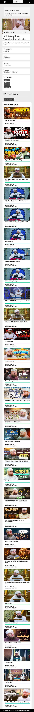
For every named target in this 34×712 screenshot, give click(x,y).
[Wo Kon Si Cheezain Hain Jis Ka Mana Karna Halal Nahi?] (17, 172)
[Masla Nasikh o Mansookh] (17, 473)
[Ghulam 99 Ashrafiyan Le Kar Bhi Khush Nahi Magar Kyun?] (17, 554)
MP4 (6, 80)
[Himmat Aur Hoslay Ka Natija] (17, 254)
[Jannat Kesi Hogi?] (17, 354)
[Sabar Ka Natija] (17, 234)
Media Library (15, 10)
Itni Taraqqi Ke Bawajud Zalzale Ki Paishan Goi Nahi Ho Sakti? (16, 14)
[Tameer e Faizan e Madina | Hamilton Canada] (17, 454)
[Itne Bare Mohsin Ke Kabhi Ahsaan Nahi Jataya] (17, 694)
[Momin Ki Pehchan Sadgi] (17, 534)
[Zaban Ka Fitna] (17, 334)
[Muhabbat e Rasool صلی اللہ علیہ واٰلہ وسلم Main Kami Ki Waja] (17, 575)
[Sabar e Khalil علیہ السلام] (17, 274)
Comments (8, 99)
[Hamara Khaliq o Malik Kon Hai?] (17, 414)
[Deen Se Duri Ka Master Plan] (17, 434)
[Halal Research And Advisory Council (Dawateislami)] (17, 513)
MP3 (6, 82)
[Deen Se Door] (17, 596)
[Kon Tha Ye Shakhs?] (17, 113)
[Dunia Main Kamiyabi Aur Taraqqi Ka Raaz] (17, 493)
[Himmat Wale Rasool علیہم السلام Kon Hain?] (17, 214)
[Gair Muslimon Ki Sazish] (17, 616)
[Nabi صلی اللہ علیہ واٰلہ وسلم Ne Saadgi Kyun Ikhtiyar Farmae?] (17, 193)
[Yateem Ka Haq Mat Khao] (17, 374)
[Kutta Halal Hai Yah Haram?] (17, 133)
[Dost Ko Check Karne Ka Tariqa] (17, 635)
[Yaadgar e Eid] (17, 675)
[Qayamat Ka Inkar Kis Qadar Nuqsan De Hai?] (17, 314)
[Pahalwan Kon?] (17, 655)
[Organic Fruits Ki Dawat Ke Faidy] (17, 153)
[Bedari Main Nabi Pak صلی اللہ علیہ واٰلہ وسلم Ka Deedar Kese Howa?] (17, 293)
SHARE (7, 87)
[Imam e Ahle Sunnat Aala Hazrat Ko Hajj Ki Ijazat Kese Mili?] (17, 393)
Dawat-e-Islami (8, 10)
